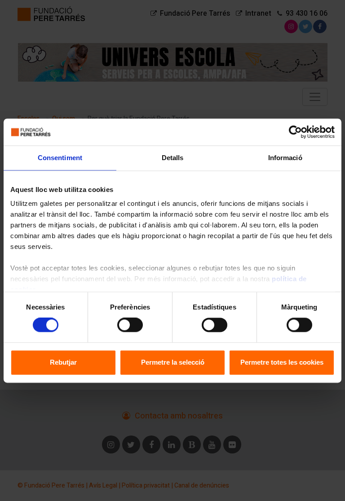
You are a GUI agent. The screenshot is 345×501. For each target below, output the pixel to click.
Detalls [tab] (173, 157)
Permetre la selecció (172, 362)
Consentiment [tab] (60, 157)
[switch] (130, 325)
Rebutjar (63, 362)
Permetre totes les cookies (281, 362)
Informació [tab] (285, 157)
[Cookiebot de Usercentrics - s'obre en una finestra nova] (295, 132)
